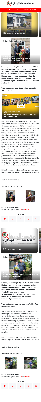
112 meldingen (30, 10)
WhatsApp (28, 219)
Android (27, 209)
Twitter (12, 219)
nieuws (18, 10)
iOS (21, 209)
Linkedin (20, 219)
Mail (36, 219)
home (9, 10)
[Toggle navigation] (2, 9)
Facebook (4, 219)
